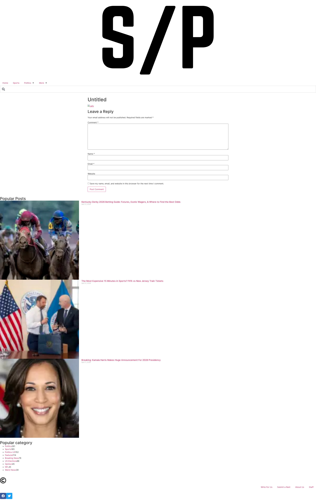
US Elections (11, 461)
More (41, 83)
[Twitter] (9, 496)
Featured (9, 455)
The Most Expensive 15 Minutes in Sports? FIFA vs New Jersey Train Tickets (122, 281)
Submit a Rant (283, 487)
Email (91, 164)
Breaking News (12, 458)
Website (91, 174)
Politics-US (10, 452)
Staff (311, 487)
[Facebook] (3, 496)
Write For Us (266, 487)
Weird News (10, 470)
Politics (27, 83)
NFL (7, 467)
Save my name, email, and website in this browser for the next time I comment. (127, 184)
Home (5, 83)
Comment (93, 122)
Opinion (8, 464)
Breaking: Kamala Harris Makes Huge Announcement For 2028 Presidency (121, 360)
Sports (16, 83)
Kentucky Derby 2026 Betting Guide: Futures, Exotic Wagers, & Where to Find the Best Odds (130, 202)
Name (91, 154)
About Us (299, 487)
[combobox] (158, 89)
